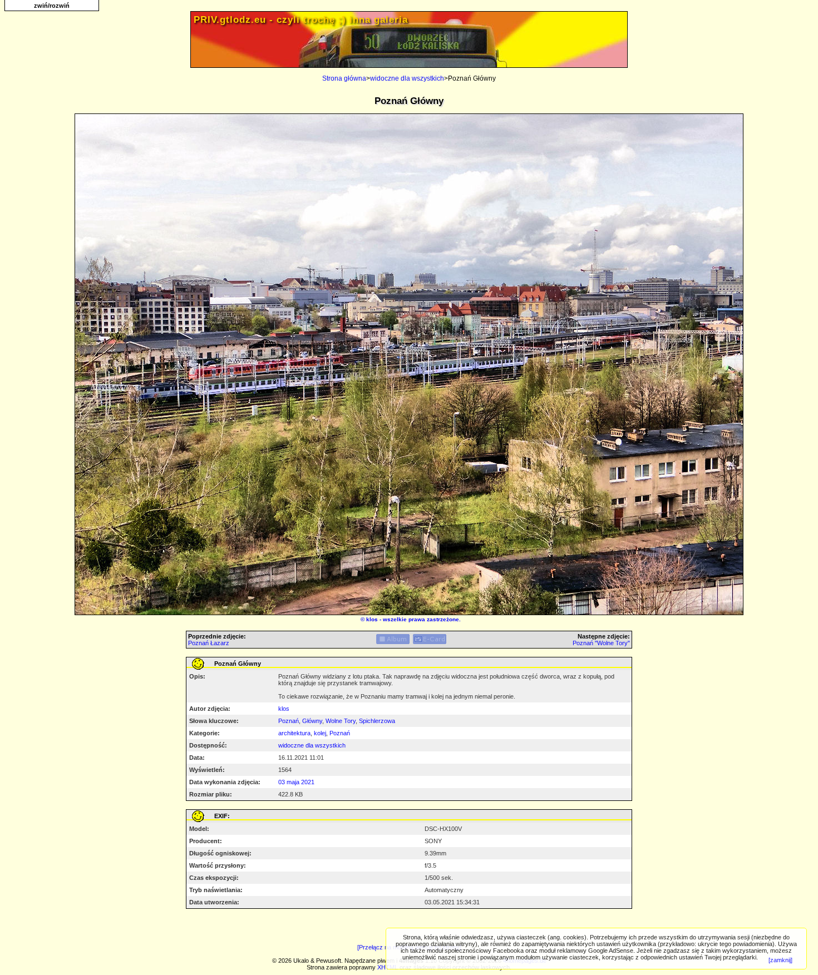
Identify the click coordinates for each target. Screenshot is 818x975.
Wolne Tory (341, 720)
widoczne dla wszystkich (407, 78)
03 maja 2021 (296, 782)
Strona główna (344, 78)
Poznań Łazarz (208, 643)
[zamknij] (780, 960)
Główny (312, 720)
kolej (320, 733)
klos (372, 619)
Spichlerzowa (377, 720)
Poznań (288, 720)
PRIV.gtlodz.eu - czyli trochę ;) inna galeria (301, 19)
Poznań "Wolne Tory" (601, 643)
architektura (294, 733)
